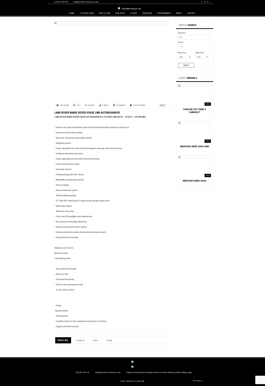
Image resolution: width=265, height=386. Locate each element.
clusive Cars (87, 13)
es (205, 2)
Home (71, 13)
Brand (180, 42)
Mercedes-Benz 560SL (194, 180)
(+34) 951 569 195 (82, 372)
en (202, 2)
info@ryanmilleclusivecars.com (85, 2)
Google (109, 340)
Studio (133, 13)
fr (207, 2)
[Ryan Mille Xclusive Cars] (130, 8)
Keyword (182, 33)
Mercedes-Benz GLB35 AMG (194, 146)
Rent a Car (104, 13)
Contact (191, 13)
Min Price (182, 53)
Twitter (95, 340)
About (179, 13)
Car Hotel (120, 13)
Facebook (81, 340)
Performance (164, 13)
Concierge (147, 13)
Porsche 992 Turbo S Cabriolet (194, 111)
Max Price (200, 53)
